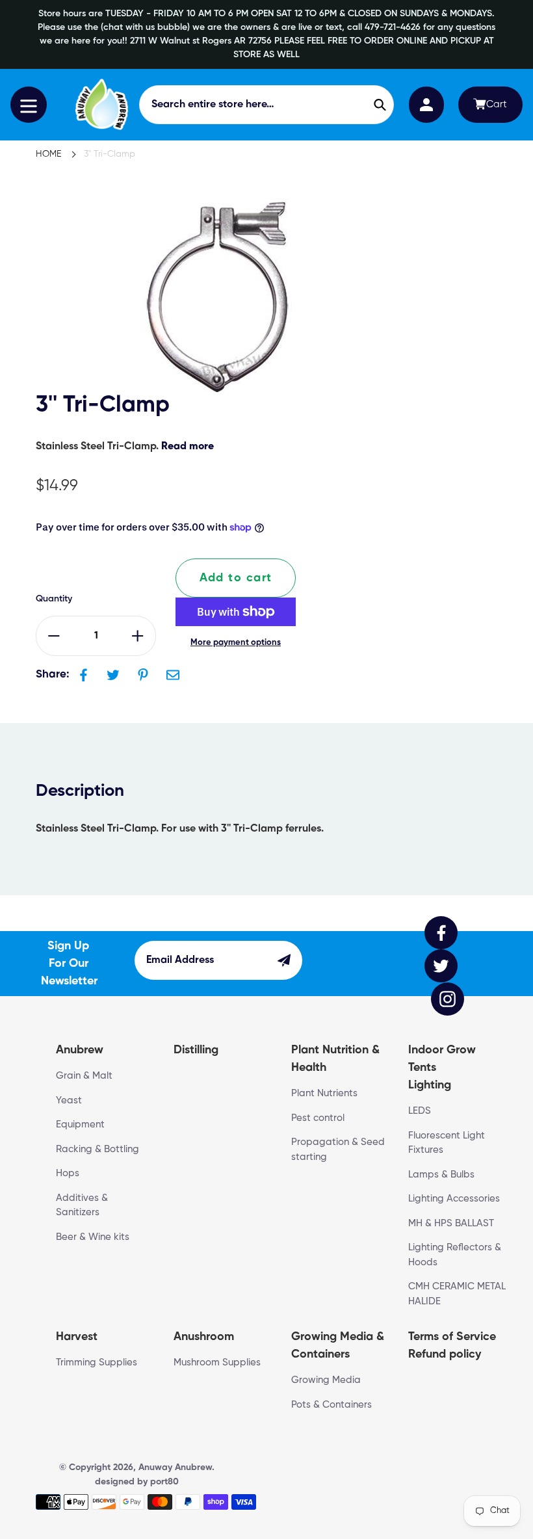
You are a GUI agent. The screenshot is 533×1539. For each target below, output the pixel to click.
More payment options (235, 642)
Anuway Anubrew (175, 1467)
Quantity (54, 598)
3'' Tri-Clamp (109, 154)
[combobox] (266, 104)
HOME (48, 154)
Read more (187, 446)
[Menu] (28, 104)
